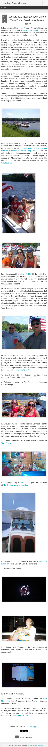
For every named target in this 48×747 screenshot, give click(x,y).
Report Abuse (39, 745)
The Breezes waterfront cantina (15, 485)
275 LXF (28, 274)
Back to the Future (30, 30)
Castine (23, 482)
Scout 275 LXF (7, 163)
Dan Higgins (33, 726)
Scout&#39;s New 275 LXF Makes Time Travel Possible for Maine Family (27, 20)
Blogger (32, 745)
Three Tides (6, 443)
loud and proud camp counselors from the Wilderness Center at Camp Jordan (24, 149)
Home (3, 7)
